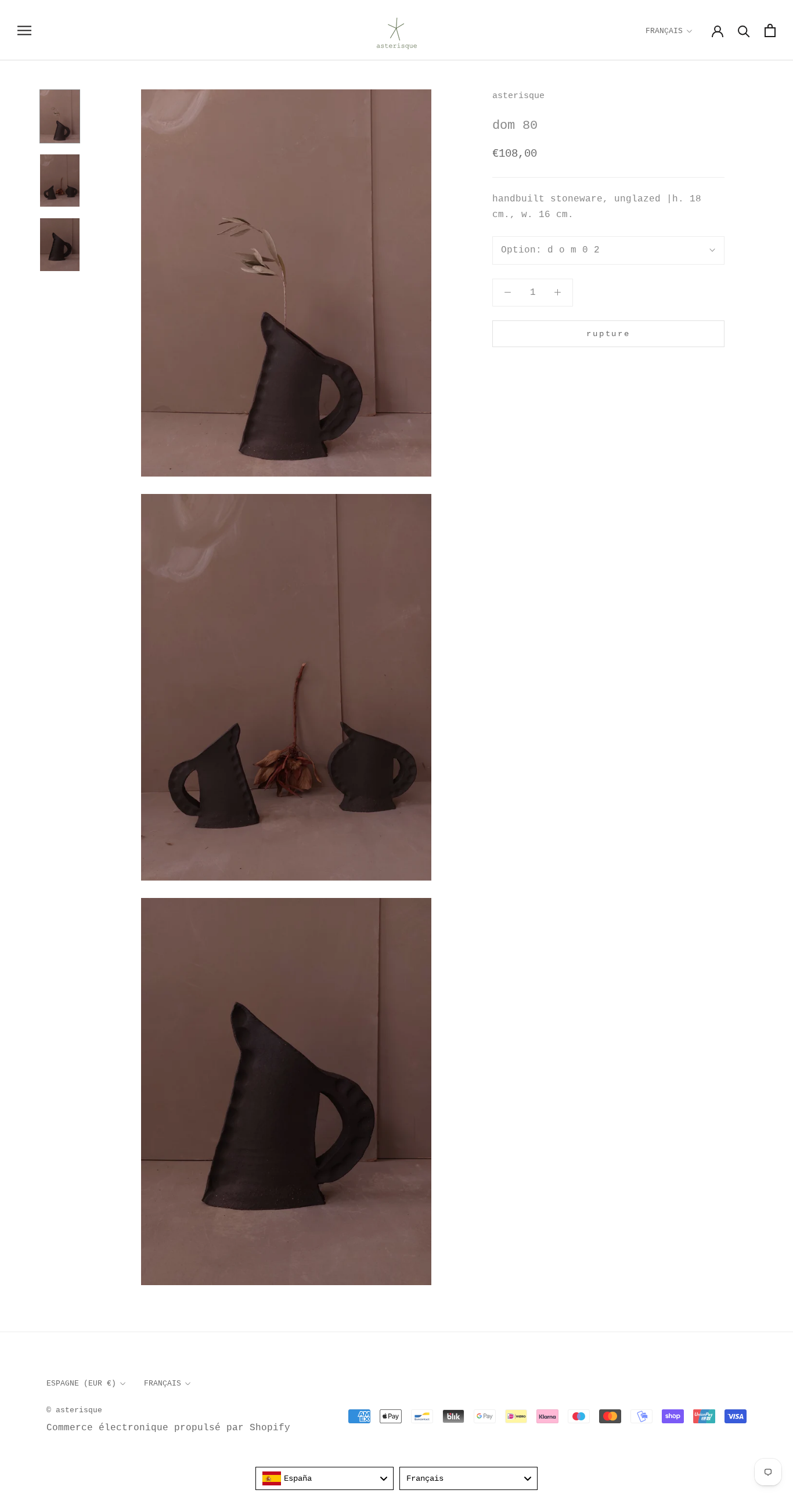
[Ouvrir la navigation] (24, 30)
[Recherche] (744, 30)
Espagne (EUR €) (81, 1383)
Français (664, 31)
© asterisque (74, 1410)
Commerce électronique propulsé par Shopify (168, 1428)
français (162, 1383)
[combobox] (324, 1478)
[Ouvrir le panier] (770, 30)
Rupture (608, 333)
